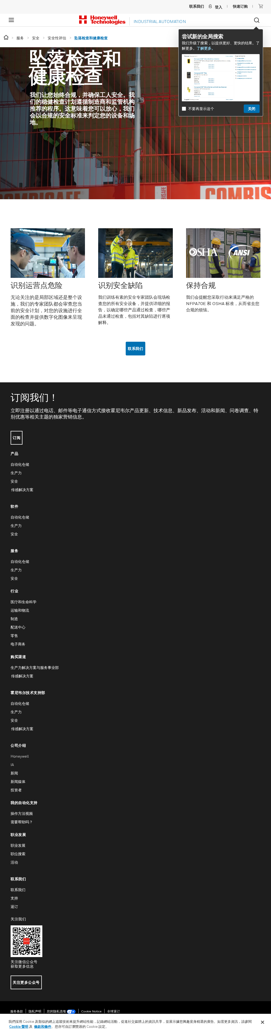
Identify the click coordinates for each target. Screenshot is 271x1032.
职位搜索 (18, 854)
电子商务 (18, 644)
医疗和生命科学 (24, 602)
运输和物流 (20, 610)
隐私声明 (35, 1011)
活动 (14, 862)
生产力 (16, 472)
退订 (14, 906)
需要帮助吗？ (22, 822)
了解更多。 (206, 48)
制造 (14, 618)
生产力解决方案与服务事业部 (35, 667)
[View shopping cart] (260, 6)
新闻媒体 (18, 781)
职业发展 (18, 845)
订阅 (16, 437)
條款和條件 (42, 1026)
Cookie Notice (91, 1011)
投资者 (16, 790)
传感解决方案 (22, 489)
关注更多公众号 (26, 982)
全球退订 (113, 1011)
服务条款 (16, 1011)
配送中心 (18, 627)
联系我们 (135, 348)
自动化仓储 (20, 464)
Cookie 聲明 (18, 1026)
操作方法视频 (22, 813)
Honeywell (20, 756)
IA (12, 764)
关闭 (251, 108)
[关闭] (262, 1022)
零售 (14, 635)
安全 (14, 481)
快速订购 (240, 6)
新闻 (14, 773)
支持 (14, 898)
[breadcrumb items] (6, 37)
